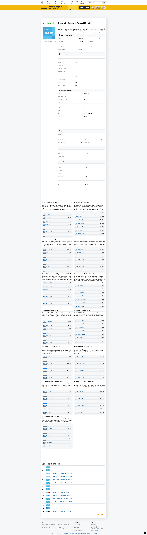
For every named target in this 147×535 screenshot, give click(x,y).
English (52, 533)
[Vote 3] (101, 514)
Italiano (80, 533)
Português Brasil (85, 533)
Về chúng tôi (93, 524)
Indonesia (95, 533)
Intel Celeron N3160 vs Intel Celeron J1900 (62, 505)
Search (103, 2)
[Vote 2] (100, 514)
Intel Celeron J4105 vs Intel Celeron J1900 (62, 476)
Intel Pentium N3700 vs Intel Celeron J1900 (62, 489)
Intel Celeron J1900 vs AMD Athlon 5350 (62, 511)
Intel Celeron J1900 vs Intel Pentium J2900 (62, 479)
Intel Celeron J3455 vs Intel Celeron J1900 (62, 470)
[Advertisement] (73, 14)
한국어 (58, 533)
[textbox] (49, 41)
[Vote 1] (98, 514)
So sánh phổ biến (78, 530)
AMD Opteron (77, 524)
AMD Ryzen (76, 527)
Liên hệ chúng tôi (94, 526)
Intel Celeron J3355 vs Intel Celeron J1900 (62, 501)
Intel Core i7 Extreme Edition (64, 524)
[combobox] (49, 41)
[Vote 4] (102, 514)
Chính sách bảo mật (95, 527)
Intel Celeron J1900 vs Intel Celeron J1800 (62, 482)
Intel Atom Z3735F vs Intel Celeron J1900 (62, 508)
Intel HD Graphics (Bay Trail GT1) (82, 57)
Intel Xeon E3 (61, 526)
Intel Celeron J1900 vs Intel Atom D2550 (62, 495)
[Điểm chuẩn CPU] (42, 2)
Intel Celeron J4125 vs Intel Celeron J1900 (62, 473)
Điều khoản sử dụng (95, 530)
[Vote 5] (104, 514)
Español (73, 533)
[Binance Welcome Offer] (44, 7)
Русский (90, 533)
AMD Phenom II (77, 526)
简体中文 (61, 533)
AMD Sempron (77, 528)
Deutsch (69, 533)
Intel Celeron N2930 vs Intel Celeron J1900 (62, 498)
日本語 (55, 533)
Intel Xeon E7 (61, 528)
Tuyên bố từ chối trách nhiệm (97, 528)
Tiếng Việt (66, 533)
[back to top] (145, 533)
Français (77, 533)
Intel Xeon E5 (61, 527)
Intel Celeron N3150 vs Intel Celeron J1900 (62, 466)
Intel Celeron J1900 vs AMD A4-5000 (61, 492)
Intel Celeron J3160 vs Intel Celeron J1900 (62, 485)
